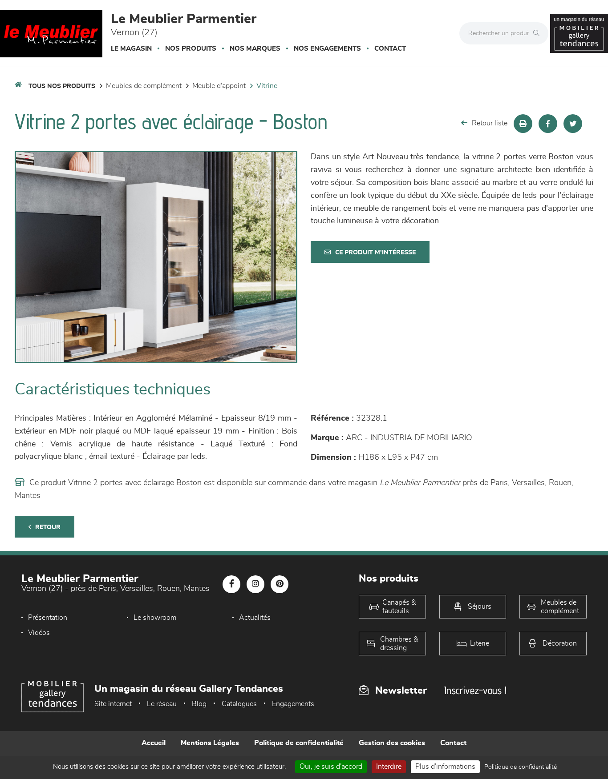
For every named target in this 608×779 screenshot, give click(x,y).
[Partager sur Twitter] (572, 123)
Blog (199, 703)
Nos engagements (327, 48)
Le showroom (155, 617)
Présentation (47, 617)
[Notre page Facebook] (231, 584)
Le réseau (162, 703)
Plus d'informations (445, 766)
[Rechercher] (538, 33)
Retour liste (489, 123)
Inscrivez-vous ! (475, 690)
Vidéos (39, 632)
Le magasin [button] (131, 48)
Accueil (154, 743)
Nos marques (255, 48)
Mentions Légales (210, 743)
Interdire (388, 766)
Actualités (255, 617)
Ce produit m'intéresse (375, 252)
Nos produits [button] (190, 48)
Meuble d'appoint (219, 85)
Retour (48, 527)
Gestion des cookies (392, 743)
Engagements (293, 703)
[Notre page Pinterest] (279, 584)
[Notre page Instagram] (255, 584)
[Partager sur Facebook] (548, 123)
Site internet (113, 703)
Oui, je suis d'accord (331, 766)
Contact (390, 48)
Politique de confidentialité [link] (520, 767)
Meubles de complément (144, 85)
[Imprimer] (523, 123)
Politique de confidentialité (299, 743)
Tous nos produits (61, 86)
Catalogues (239, 703)
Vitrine (266, 85)
